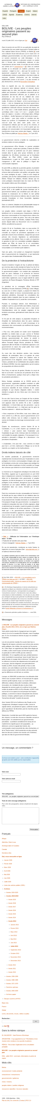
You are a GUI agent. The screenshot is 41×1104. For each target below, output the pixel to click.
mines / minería (7, 1082)
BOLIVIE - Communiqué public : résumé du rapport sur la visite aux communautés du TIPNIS (19, 581)
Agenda (11, 14)
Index (4, 18)
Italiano (35, 11)
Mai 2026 (7, 874)
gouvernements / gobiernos (10, 1078)
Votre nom (5, 772)
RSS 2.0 (28, 1100)
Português (13, 11)
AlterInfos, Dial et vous (9, 842)
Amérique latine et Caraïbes (10, 846)
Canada (4, 849)
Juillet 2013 (14, 946)
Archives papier (11, 994)
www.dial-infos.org (31, 549)
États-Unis (5, 1003)
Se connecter (14, 1100)
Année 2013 (12, 921)
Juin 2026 (7, 878)
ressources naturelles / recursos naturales (15, 1089)
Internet (34, 14)
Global (4, 1010)
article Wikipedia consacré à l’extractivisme (19, 608)
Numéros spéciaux (12, 987)
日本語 (5, 14)
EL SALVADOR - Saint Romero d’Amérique (15, 1035)
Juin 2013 (14, 942)
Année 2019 (12, 899)
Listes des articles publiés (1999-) (14, 885)
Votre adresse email (8, 778)
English (28, 11)
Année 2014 (12, 917)
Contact (22, 1100)
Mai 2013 (13, 939)
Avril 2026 (7, 871)
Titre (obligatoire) (7, 794)
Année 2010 (12, 972)
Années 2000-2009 (12, 991)
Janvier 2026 (8, 860)
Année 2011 (12, 968)
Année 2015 (12, 914)
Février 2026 (8, 864)
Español (5, 11)
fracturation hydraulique (27, 81)
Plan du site (5, 1100)
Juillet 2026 (7, 881)
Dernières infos (6, 853)
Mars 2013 (14, 932)
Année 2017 (12, 907)
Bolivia (4, 1067)
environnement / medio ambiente (12, 1071)
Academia (19, 14)
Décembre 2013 (16, 960)
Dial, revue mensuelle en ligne (12, 856)
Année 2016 (12, 910)
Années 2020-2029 (12, 892)
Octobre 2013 (15, 953)
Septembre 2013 (16, 950)
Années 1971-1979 (12, 983)
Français (21, 11)
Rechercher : (6, 1018)
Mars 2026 (7, 867)
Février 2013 (14, 928)
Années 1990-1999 (12, 976)
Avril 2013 (14, 935)
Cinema (27, 14)
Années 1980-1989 (12, 980)
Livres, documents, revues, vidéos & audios (15, 1013)
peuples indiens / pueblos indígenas (13, 1085)
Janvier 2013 (15, 924)
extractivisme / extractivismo (11, 1074)
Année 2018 (12, 903)
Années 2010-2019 (12, 896)
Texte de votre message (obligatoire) (14, 801)
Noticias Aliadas (23, 133)
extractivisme (18, 66)
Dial (26, 40)
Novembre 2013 (16, 957)
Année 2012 (12, 965)
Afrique (4, 838)
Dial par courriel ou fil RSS (12, 998)
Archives (7, 889)
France (4, 1006)
